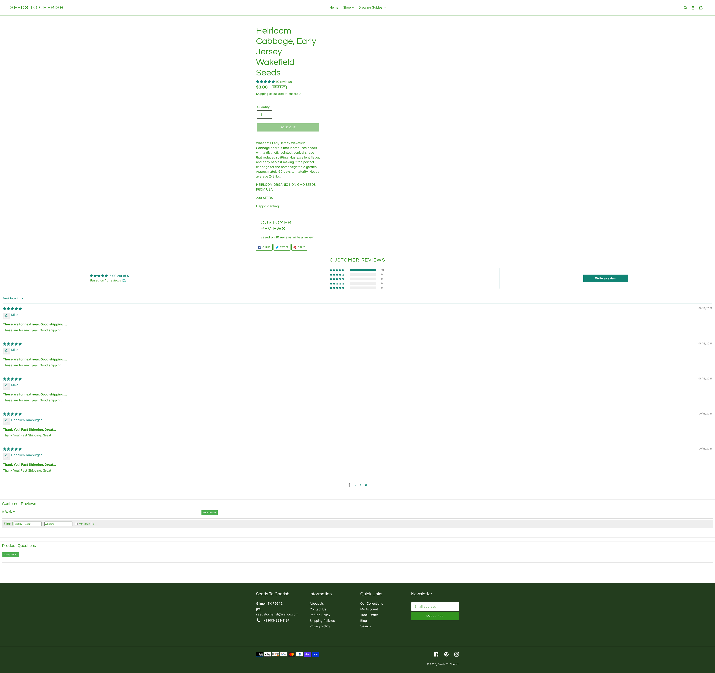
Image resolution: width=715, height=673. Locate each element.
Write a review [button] (605, 278)
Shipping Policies (322, 621)
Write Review (209, 512)
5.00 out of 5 (119, 276)
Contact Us (318, 609)
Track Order (369, 615)
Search (365, 626)
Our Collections (371, 603)
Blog (363, 621)
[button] (266, 82)
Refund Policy (320, 615)
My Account (369, 609)
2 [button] (355, 485)
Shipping (262, 94)
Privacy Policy (320, 626)
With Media (84, 523)
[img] (12, 309)
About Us (317, 603)
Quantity (263, 107)
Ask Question (10, 554)
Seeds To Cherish (37, 7)
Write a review (303, 237)
